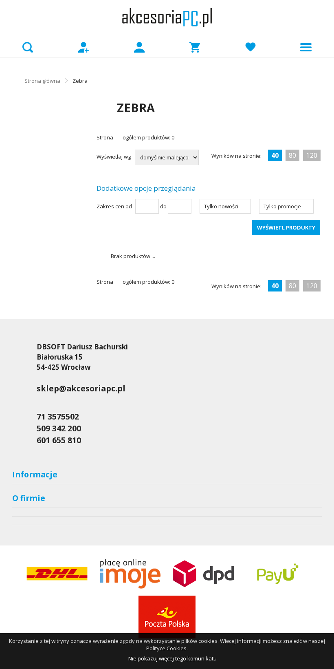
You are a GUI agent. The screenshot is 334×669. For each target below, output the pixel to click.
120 (311, 155)
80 (292, 155)
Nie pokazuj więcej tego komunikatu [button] (172, 658)
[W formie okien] (298, 140)
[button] (225, 206)
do (163, 206)
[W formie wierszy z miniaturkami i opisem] (315, 140)
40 (275, 155)
